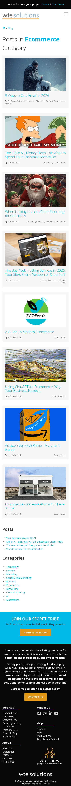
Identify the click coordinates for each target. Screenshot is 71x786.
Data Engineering (11, 723)
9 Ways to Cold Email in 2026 (27, 95)
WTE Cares (8, 761)
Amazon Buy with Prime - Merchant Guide (32, 447)
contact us (35, 697)
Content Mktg (9, 733)
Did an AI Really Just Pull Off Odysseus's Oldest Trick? (34, 541)
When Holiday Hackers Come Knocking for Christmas (35, 213)
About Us (7, 748)
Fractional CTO (10, 729)
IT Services (8, 726)
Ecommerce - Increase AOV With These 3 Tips (35, 506)
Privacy (46, 783)
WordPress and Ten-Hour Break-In (25, 548)
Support (41, 729)
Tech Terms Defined (48, 739)
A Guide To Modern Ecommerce (29, 331)
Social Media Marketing (18, 577)
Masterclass (12, 599)
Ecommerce (59, 101)
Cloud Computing (15, 592)
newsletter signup (35, 632)
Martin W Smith (14, 337)
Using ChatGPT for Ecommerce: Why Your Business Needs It (33, 388)
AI (64, 396)
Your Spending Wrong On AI (21, 537)
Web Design (8, 716)
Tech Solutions (10, 713)
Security (41, 221)
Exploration (8, 751)
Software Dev (9, 719)
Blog (10, 28)
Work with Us (44, 735)
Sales (39, 732)
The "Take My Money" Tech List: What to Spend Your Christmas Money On (35, 155)
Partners (7, 754)
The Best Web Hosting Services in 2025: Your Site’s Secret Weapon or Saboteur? (35, 272)
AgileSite (37, 783)
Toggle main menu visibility (66, 13)
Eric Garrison (13, 162)
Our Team (7, 758)
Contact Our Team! (53, 4)
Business (49, 101)
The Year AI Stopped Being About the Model (29, 545)
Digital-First (12, 588)
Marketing (40, 101)
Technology (48, 162)
